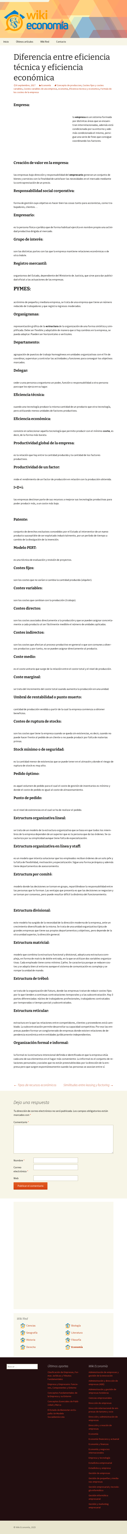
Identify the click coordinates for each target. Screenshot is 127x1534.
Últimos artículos (24, 41)
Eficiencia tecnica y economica (84, 88)
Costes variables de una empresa (40, 88)
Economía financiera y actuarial (104, 1438)
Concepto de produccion (69, 85)
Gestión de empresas (99, 1473)
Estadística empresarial (100, 1462)
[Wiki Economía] (63, 19)
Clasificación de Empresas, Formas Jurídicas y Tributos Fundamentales (63, 1376)
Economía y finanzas (99, 1444)
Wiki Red (44, 41)
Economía (46, 85)
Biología (76, 1325)
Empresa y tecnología (99, 1457)
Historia (30, 1339)
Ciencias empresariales (100, 1397)
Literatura (77, 1332)
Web (16, 1178)
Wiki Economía (23, 1527)
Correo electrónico (21, 1169)
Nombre (19, 1160)
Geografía (31, 1332)
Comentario (21, 1122)
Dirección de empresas (100, 1403)
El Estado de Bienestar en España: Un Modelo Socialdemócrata (62, 1413)
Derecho (31, 1347)
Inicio (6, 41)
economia (63, 88)
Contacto (61, 41)
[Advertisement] (43, 136)
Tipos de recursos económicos (35, 1085)
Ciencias (31, 1325)
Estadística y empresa (100, 1468)
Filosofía (76, 1339)
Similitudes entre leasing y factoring (88, 1085)
